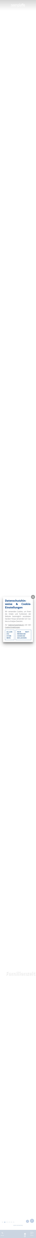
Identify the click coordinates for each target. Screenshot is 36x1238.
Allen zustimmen (9, 635)
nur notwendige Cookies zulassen (23, 635)
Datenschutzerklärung (16, 625)
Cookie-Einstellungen (12, 627)
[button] (33, 597)
